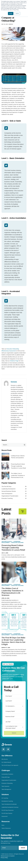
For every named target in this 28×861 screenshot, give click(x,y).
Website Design (5, 855)
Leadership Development (8, 489)
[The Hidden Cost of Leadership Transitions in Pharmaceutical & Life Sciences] (14, 572)
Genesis (10, 24)
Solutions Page (14, 361)
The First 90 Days (6, 486)
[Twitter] (8, 749)
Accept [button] (10, 13)
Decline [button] (17, 13)
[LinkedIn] (3, 749)
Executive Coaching (7, 498)
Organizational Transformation (10, 496)
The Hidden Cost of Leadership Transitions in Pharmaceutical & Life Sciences (12, 591)
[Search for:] (14, 445)
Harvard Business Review (9, 491)
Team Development (7, 493)
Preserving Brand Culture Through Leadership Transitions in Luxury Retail (13, 547)
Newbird (12, 855)
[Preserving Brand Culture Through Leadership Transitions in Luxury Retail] (14, 529)
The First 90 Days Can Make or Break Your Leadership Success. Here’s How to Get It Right (13, 641)
